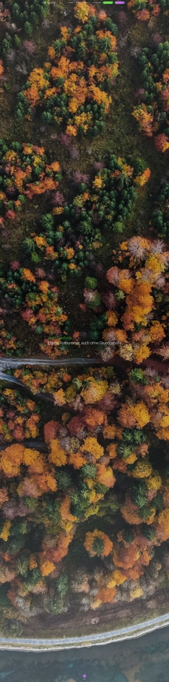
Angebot (78, 2)
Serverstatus (96, 2)
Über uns (87, 2)
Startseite (71, 2)
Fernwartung (109, 2)
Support (120, 2)
